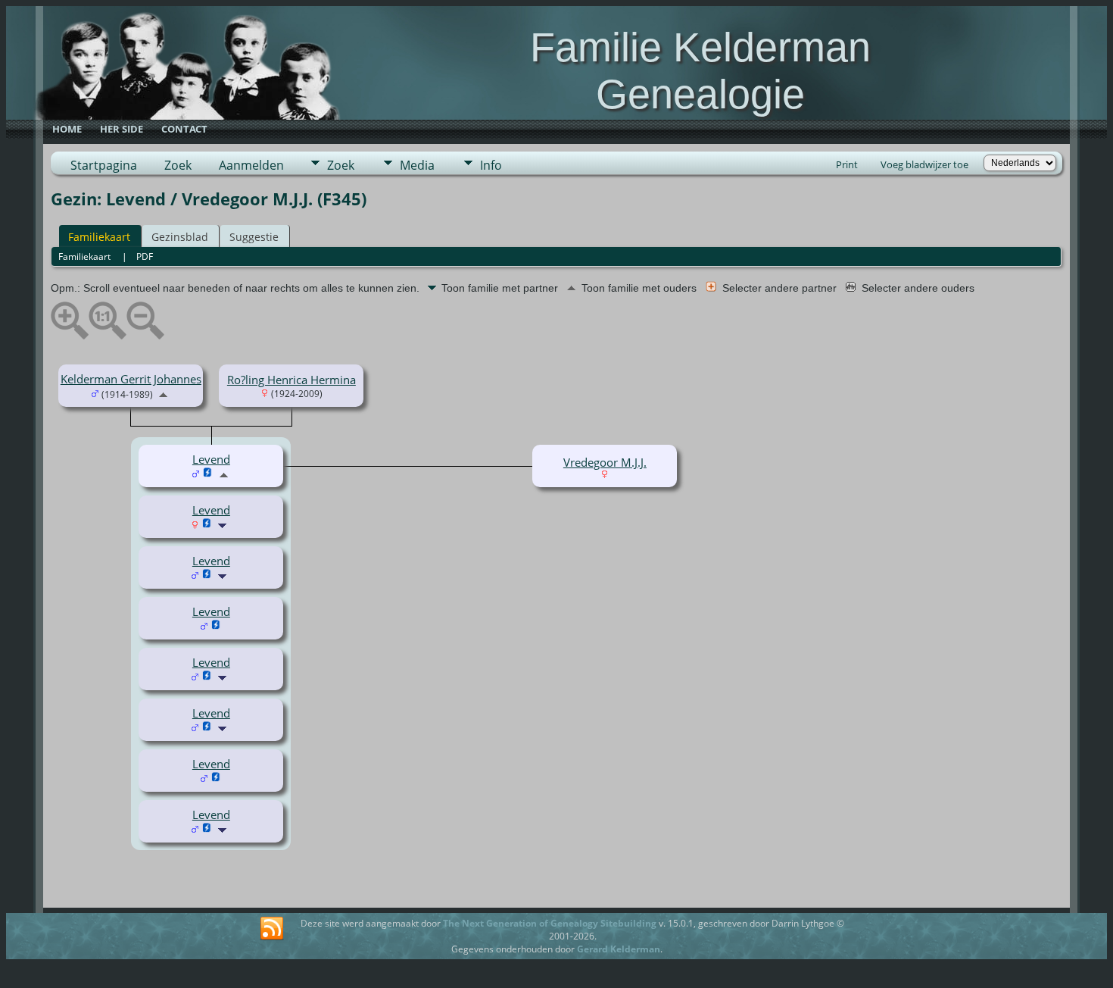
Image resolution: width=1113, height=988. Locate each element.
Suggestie (254, 237)
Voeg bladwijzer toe (924, 164)
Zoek (178, 165)
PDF (144, 256)
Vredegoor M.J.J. (605, 462)
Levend (211, 509)
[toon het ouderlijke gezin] (163, 393)
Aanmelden (251, 165)
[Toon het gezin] (224, 524)
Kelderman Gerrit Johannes (131, 378)
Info (491, 165)
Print (847, 164)
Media (417, 165)
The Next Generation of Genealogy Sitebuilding (549, 923)
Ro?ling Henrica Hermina (291, 379)
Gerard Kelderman (618, 949)
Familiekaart (99, 237)
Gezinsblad (179, 237)
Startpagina (103, 165)
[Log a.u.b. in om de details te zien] (207, 524)
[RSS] (272, 929)
